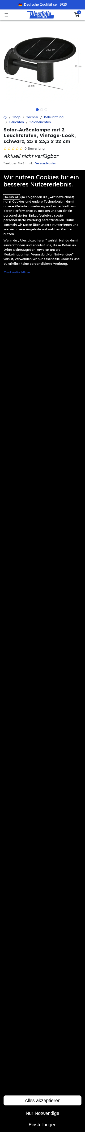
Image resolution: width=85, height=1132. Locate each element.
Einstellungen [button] (42, 1124)
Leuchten (16, 122)
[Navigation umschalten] (6, 15)
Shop (17, 117)
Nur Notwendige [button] (42, 1113)
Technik (32, 117)
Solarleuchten (40, 122)
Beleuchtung (54, 117)
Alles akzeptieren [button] (42, 1100)
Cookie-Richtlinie (17, 272)
